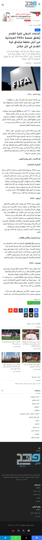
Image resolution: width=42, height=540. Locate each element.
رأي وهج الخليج (34, 417)
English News (35, 397)
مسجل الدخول (27, 384)
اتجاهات (36, 407)
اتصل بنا (37, 516)
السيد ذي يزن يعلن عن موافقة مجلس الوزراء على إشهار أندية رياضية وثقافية (31, 344)
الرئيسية (36, 25)
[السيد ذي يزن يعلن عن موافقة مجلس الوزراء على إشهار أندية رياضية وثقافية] (31, 334)
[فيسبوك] (36, 310)
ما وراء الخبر (35, 431)
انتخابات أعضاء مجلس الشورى (29, 414)
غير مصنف (36, 427)
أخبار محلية (35, 404)
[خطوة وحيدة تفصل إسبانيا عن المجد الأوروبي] (31, 357)
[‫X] (31, 310)
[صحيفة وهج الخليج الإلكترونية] (31, 5)
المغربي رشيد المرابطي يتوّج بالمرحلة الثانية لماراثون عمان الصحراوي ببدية (11, 367)
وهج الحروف (35, 437)
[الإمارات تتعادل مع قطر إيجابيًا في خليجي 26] (11, 334)
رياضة (30, 25)
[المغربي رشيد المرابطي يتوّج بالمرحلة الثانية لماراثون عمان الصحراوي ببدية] (11, 357)
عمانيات (36, 424)
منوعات (36, 434)
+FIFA (29, 111)
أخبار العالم (35, 400)
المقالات (36, 410)
